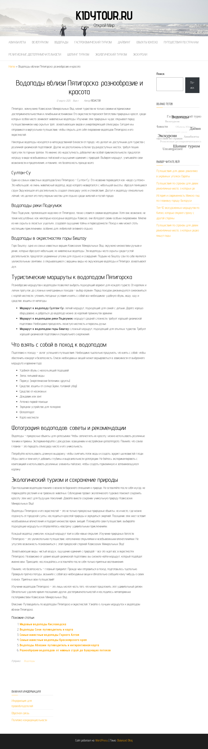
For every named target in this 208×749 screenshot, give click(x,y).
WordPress (101, 740)
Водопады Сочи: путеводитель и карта (46, 629)
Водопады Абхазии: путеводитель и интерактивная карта (59, 645)
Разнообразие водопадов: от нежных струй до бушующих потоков (65, 650)
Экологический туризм (111, 54)
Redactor (96, 100)
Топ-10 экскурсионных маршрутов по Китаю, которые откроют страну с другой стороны (177, 213)
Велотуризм (40, 42)
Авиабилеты (17, 42)
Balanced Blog (125, 740)
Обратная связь (20, 713)
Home (12, 66)
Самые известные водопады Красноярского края (53, 640)
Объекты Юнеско (147, 42)
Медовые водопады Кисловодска (43, 624)
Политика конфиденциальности (29, 720)
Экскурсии (140, 54)
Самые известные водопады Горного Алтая (49, 635)
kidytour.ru (104, 15)
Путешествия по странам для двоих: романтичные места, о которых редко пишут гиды (177, 230)
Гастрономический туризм (93, 42)
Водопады (61, 42)
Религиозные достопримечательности (35, 54)
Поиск (160, 74)
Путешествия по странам (181, 42)
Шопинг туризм (78, 54)
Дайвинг (124, 42)
